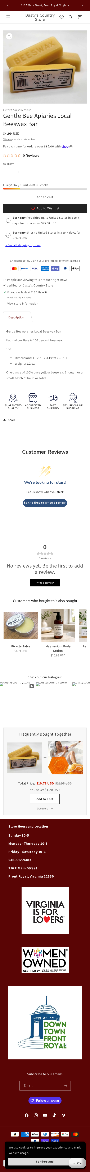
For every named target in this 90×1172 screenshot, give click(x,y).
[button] (8, 17)
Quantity (8, 164)
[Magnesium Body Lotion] (58, 625)
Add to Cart (44, 799)
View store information (22, 303)
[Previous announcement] (7, 5)
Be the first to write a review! (45, 503)
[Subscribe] (66, 1086)
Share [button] (12, 420)
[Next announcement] (82, 5)
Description (16, 317)
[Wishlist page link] (61, 17)
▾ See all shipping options (23, 245)
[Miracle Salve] (21, 625)
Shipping (7, 139)
